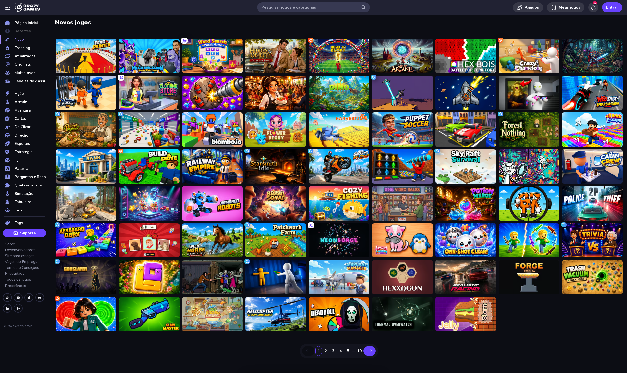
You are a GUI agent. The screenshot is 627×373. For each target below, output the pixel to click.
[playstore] (18, 308)
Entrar (612, 7)
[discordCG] (39, 297)
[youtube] (18, 297)
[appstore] (28, 297)
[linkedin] (7, 308)
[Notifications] (593, 7)
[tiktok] (7, 297)
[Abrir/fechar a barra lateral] (8, 7)
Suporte (28, 233)
